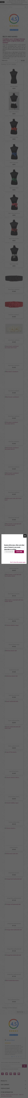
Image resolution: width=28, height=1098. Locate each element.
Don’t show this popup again (18, 562)
